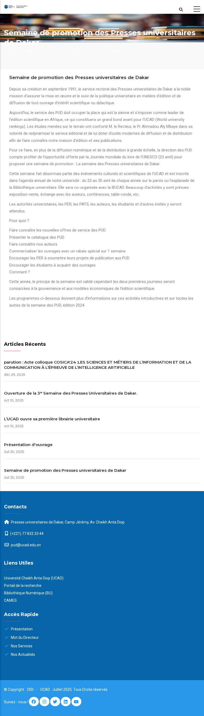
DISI (30, 689)
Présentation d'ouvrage (28, 444)
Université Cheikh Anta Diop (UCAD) (33, 578)
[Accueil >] (25, 7)
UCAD (45, 689)
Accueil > (11, 51)
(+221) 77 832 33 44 (27, 533)
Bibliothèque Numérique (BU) (28, 593)
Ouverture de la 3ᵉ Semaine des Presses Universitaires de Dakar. (70, 393)
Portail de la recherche (22, 585)
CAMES (10, 600)
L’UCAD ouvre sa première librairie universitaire (52, 418)
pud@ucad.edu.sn (25, 545)
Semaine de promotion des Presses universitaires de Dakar (65, 470)
